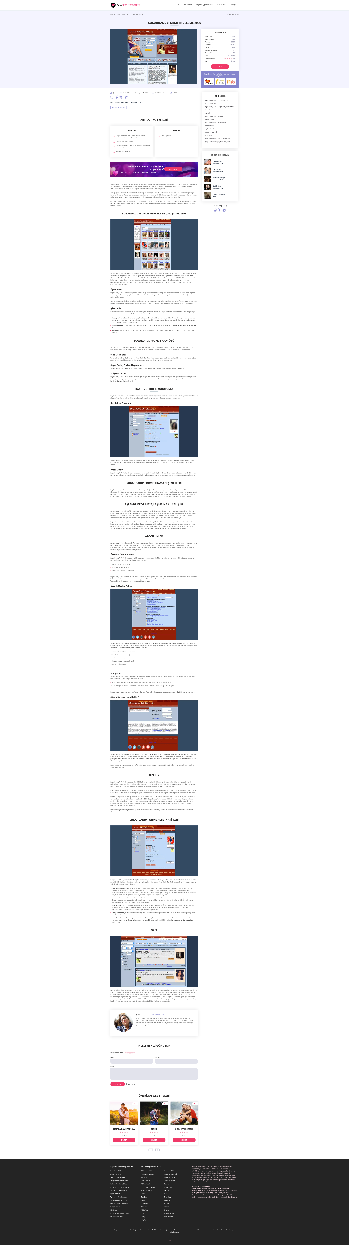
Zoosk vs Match (169, 1181)
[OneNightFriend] (220, 81)
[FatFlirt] (207, 195)
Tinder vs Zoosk (169, 1177)
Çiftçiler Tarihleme (116, 1217)
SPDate (166, 1190)
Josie (138, 1014)
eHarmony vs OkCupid (148, 1187)
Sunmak (118, 1084)
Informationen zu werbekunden (184, 1230)
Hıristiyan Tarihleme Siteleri (119, 1187)
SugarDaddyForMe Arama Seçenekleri (217, 138)
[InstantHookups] (207, 179)
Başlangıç (173, 169)
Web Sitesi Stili (209, 119)
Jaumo (143, 1200)
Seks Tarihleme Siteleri (118, 1177)
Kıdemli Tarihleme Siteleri (119, 1184)
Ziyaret (220, 67)
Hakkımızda (200, 1230)
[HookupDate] (207, 162)
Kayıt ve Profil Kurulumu (212, 129)
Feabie (166, 1184)
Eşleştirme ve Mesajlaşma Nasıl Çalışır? (217, 142)
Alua (165, 1194)
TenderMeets (168, 1187)
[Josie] (123, 1022)
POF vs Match (145, 1184)
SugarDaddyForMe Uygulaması (215, 123)
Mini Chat (167, 1197)
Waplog (143, 1220)
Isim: (112, 1057)
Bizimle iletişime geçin (228, 1230)
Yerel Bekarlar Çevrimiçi (118, 1190)
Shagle (166, 1210)
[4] (132, 1053)
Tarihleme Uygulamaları (118, 1197)
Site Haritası (174, 1232)
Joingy (143, 1217)
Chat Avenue (145, 1181)
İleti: (112, 1066)
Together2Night (146, 1190)
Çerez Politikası (153, 1230)
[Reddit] (215, 210)
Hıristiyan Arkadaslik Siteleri (119, 1213)
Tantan (166, 1207)
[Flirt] (231, 81)
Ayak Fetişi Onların (116, 1174)
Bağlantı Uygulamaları (203, 5)
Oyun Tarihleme (115, 1194)
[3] (130, 1053)
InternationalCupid (147, 1174)
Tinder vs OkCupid (170, 1174)
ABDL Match (145, 1210)
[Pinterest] (126, 97)
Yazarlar (209, 1230)
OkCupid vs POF (146, 1171)
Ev (178, 5)
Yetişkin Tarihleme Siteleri (119, 1181)
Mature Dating (169, 1213)
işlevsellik (207, 113)
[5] (134, 1053)
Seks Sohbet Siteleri (117, 1171)
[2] (128, 1053)
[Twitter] (121, 97)
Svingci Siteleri (115, 1207)
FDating (167, 1204)
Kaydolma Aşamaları (211, 132)
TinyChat (144, 1197)
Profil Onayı (208, 135)
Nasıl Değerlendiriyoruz (138, 1230)
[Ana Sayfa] (125, 5)
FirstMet (167, 1200)
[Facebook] (112, 97)
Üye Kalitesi (208, 110)
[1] (126, 1053)
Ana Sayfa (114, 1230)
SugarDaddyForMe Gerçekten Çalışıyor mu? (219, 107)
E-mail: (158, 1057)
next (157, 1150)
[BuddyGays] (207, 187)
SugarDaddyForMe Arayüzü (213, 116)
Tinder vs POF (169, 1171)
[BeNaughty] (209, 81)
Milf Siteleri (114, 1210)
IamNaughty (168, 1217)
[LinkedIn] (116, 97)
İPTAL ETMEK (130, 1084)
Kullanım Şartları (165, 1230)
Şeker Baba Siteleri (118, 108)
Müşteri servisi (209, 126)
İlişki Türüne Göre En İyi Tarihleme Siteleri (126, 102)
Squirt (143, 1213)
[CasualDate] (207, 170)
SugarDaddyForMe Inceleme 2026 (215, 100)
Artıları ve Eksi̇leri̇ (210, 103)
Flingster (144, 1177)
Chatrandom (145, 1204)
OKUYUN (124, 1135)
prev (151, 1150)
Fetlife (143, 1194)
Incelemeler (188, 5)
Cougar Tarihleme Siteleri (119, 1204)
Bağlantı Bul (221, 5)
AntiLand (144, 1207)
